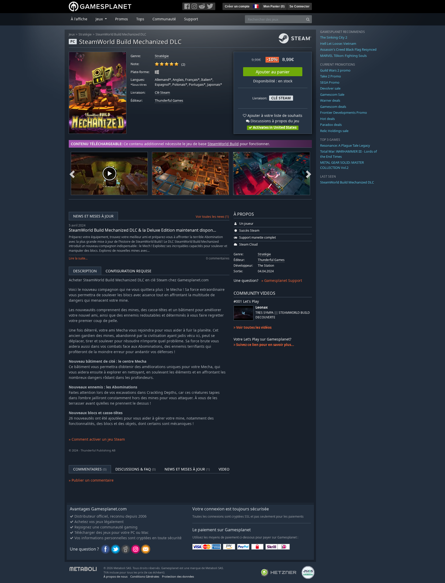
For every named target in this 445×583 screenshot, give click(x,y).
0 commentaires (217, 258)
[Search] (308, 19)
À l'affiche (79, 18)
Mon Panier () (274, 6)
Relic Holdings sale (334, 130)
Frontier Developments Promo (343, 112)
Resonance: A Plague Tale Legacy (345, 145)
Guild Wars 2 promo (335, 70)
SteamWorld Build (223, 143)
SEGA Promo (329, 82)
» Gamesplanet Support (281, 280)
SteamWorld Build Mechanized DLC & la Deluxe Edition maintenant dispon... (142, 230)
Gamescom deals (333, 106)
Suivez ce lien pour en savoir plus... (264, 344)
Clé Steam (162, 92)
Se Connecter (299, 6)
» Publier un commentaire (91, 480)
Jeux (72, 34)
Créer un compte (237, 6)
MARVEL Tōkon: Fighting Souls (343, 55)
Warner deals (330, 100)
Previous (72, 173)
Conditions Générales (144, 576)
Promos (121, 18)
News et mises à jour (93, 216)
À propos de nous (115, 576)
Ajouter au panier (273, 72)
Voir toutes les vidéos (253, 327)
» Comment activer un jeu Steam (97, 439)
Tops (140, 18)
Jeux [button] (100, 18)
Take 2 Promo (330, 76)
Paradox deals (331, 124)
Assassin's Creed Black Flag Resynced (348, 49)
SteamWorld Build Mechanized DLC (121, 34)
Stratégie (85, 34)
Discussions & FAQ (135, 469)
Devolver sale (330, 88)
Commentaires (90, 469)
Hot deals (327, 118)
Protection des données (178, 576)
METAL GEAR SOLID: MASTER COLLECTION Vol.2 (342, 165)
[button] (255, 5)
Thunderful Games (169, 100)
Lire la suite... (78, 258)
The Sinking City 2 (333, 37)
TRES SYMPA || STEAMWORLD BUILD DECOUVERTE (282, 315)
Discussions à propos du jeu (274, 120)
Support (191, 18)
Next (308, 173)
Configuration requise (128, 270)
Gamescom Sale (332, 94)
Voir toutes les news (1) (212, 217)
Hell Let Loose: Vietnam (338, 43)
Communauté (164, 18)
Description (85, 270)
